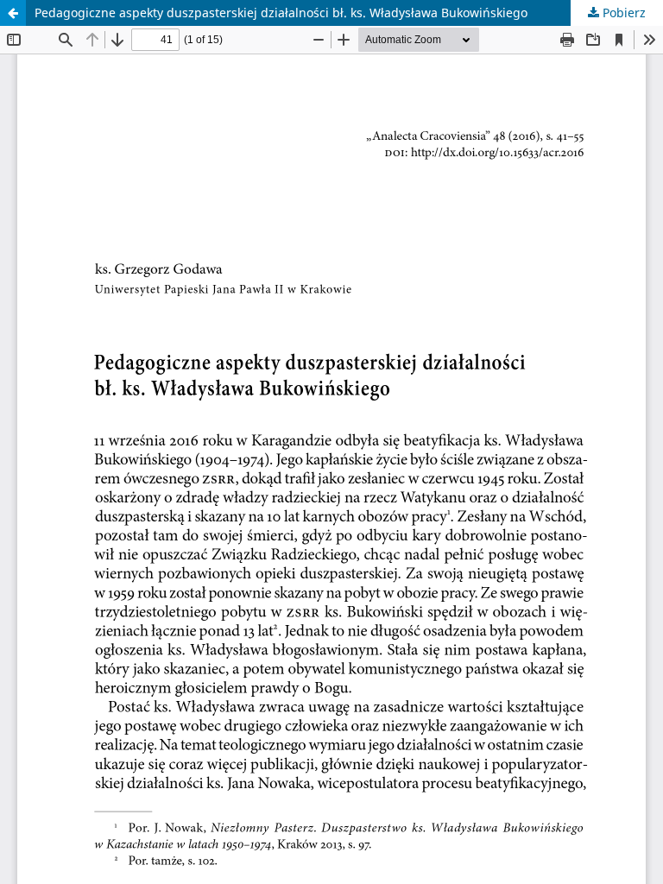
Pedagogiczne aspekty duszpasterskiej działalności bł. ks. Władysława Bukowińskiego (281, 12)
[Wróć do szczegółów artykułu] (13, 13)
